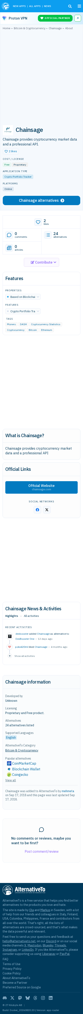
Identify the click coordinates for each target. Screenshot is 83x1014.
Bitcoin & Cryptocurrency (21, 750)
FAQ (5, 959)
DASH (23, 324)
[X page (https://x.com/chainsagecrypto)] (47, 510)
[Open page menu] (79, 6)
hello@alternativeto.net (19, 941)
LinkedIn (28, 950)
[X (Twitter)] (12, 998)
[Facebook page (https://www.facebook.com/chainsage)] (37, 510)
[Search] (70, 6)
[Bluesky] (28, 998)
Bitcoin (33, 330)
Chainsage (43, 633)
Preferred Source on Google (22, 987)
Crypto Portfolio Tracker (17, 176)
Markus (45, 910)
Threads (60, 945)
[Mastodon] (20, 998)
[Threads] (35, 998)
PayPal (65, 954)
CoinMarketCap (24, 763)
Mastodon (34, 945)
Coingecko (20, 774)
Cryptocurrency (15, 330)
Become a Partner (15, 983)
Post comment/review (42, 851)
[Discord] (5, 998)
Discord (51, 941)
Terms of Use (11, 964)
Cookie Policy (12, 973)
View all (10, 780)
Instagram (10, 950)
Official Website (41, 487)
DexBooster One (25, 638)
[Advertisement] (41, 76)
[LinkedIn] (51, 998)
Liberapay (49, 954)
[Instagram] (43, 998)
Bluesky (48, 945)
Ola (31, 910)
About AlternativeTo (16, 978)
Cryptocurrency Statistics (45, 324)
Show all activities (24, 656)
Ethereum (46, 330)
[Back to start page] (6, 6)
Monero (11, 324)
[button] (11, 151)
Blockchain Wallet (26, 769)
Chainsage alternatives (39, 200)
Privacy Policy (12, 969)
